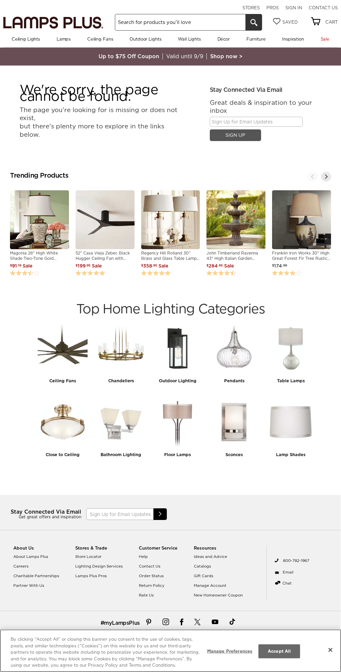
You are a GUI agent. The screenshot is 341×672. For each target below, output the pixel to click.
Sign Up (235, 135)
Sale (325, 39)
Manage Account (210, 585)
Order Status (151, 576)
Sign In (293, 8)
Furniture (256, 39)
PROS (272, 8)
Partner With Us (28, 585)
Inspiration (293, 39)
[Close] (330, 650)
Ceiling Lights (26, 39)
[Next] (326, 177)
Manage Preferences (229, 651)
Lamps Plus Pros (91, 576)
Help (143, 556)
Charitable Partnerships (36, 576)
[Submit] (160, 514)
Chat (287, 583)
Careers (21, 566)
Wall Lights (189, 39)
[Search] (253, 22)
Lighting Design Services (99, 566)
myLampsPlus (122, 622)
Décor (223, 39)
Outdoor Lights (145, 39)
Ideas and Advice (210, 556)
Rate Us (146, 595)
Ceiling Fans (100, 39)
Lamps (64, 39)
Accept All (279, 651)
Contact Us (323, 8)
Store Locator (88, 556)
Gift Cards (203, 576)
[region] (170, 650)
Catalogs (202, 566)
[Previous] (313, 177)
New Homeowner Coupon (218, 595)
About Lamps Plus (30, 556)
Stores (251, 8)
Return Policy (152, 585)
